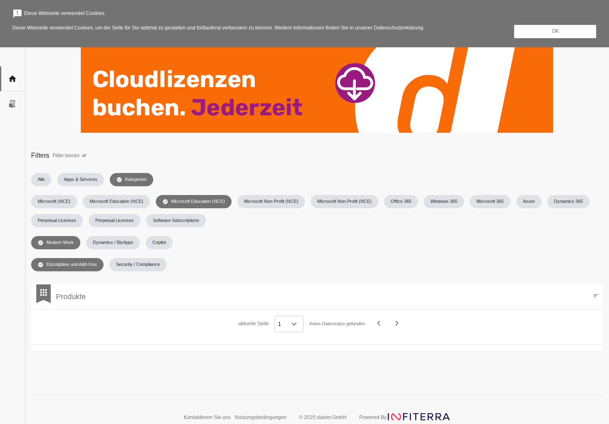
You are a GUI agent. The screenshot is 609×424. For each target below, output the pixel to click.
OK (555, 31)
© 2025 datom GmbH (323, 417)
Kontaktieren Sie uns (208, 417)
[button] (41, 179)
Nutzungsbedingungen (261, 417)
